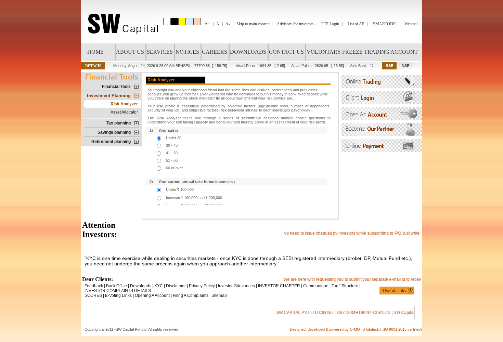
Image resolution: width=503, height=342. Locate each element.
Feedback (94, 286)
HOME (95, 52)
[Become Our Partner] (381, 134)
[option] (167, 21)
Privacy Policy (202, 286)
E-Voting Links (118, 295)
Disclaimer (176, 286)
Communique (315, 286)
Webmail (411, 24)
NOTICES (187, 52)
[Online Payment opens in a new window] (381, 150)
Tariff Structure (345, 286)
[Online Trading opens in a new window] (381, 86)
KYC (158, 286)
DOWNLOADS (248, 52)
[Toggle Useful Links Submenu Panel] (396, 290)
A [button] (217, 24)
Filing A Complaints (190, 295)
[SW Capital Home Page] (121, 41)
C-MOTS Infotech (365, 329)
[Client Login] (381, 102)
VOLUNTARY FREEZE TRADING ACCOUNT (362, 52)
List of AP (356, 24)
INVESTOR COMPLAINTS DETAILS (118, 290)
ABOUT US (130, 52)
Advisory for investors (295, 24)
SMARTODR (384, 24)
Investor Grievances (236, 286)
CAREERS (214, 52)
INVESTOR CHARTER (279, 286)
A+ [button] (207, 24)
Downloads (140, 286)
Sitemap (219, 295)
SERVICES (160, 52)
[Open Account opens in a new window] (381, 118)
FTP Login (330, 24)
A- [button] (227, 24)
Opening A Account (152, 295)
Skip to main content (253, 24)
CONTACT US (286, 52)
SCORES (93, 295)
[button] (93, 65)
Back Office (116, 286)
